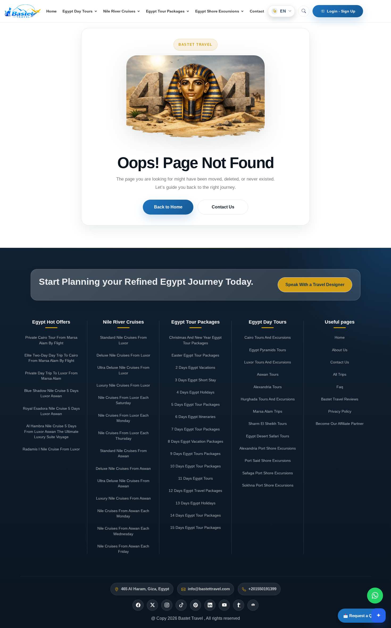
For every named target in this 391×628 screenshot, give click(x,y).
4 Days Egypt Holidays (195, 392)
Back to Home (168, 207)
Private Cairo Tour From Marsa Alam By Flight (51, 340)
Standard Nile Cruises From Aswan (123, 453)
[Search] (303, 11)
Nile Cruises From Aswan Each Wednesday (123, 531)
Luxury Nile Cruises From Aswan (123, 498)
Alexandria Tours (267, 387)
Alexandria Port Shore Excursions (267, 448)
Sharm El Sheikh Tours (267, 423)
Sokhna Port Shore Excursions (267, 485)
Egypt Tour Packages (165, 11)
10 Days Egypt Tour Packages (195, 466)
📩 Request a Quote (361, 615)
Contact (257, 11)
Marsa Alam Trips (267, 411)
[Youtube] (224, 605)
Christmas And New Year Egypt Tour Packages (195, 340)
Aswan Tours (267, 374)
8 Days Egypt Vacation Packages (195, 441)
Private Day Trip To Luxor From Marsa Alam (51, 375)
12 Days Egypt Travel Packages (195, 490)
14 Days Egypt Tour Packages (195, 515)
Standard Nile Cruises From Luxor (123, 340)
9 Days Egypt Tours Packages (195, 453)
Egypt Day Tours (78, 11)
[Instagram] (166, 605)
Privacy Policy (339, 411)
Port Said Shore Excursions (268, 460)
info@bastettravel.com (209, 589)
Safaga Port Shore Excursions (267, 473)
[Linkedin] (209, 605)
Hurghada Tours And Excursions (268, 399)
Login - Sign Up (341, 11)
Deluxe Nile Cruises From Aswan (123, 468)
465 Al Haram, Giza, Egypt (145, 589)
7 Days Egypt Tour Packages (195, 429)
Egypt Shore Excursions (217, 11)
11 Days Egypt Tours (195, 478)
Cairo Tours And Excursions (267, 337)
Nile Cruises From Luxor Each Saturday (123, 400)
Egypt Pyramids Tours (267, 350)
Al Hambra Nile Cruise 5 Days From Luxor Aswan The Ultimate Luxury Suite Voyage (51, 431)
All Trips (339, 374)
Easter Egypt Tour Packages (195, 355)
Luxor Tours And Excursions (267, 362)
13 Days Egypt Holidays (195, 503)
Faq (339, 387)
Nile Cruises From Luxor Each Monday (123, 418)
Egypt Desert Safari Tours (267, 436)
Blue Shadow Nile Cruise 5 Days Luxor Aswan (51, 393)
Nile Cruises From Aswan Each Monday (123, 513)
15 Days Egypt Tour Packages (195, 527)
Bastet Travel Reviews (339, 399)
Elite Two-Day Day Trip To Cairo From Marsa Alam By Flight (51, 358)
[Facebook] (138, 605)
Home (51, 11)
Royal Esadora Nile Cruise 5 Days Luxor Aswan (51, 411)
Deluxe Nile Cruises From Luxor (123, 355)
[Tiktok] (181, 605)
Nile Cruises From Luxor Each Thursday (123, 435)
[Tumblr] (238, 605)
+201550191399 (262, 589)
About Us (339, 350)
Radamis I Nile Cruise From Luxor (51, 449)
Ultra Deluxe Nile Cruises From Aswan (123, 483)
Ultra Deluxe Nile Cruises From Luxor (123, 370)
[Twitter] (152, 605)
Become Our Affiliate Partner (340, 423)
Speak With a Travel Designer (314, 284)
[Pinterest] (195, 605)
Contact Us (223, 207)
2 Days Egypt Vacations (195, 367)
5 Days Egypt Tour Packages (195, 404)
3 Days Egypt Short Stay (195, 380)
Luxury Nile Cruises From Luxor (123, 385)
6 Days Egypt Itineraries (195, 417)
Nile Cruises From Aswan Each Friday (123, 549)
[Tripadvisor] (253, 605)
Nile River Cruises (119, 11)
